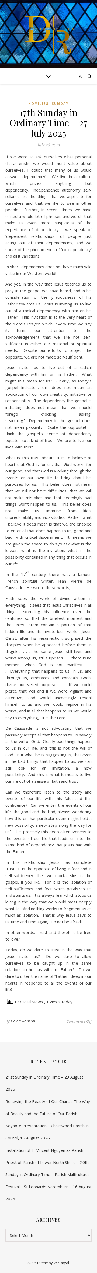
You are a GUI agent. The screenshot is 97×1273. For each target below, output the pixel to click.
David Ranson (23, 1021)
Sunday (60, 103)
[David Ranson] (48, 34)
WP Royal (61, 1262)
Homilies (38, 103)
